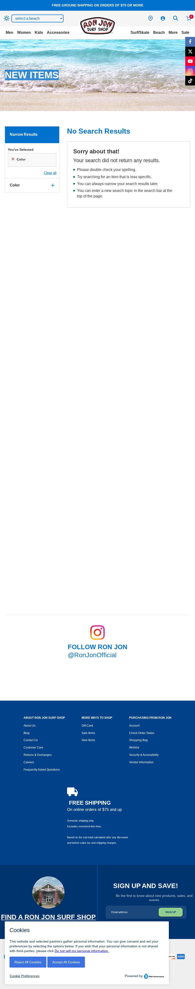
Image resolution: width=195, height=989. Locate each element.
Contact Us (31, 740)
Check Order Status (141, 733)
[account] (163, 18)
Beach (159, 32)
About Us (29, 725)
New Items (88, 740)
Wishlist (134, 747)
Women (24, 32)
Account (134, 725)
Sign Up (170, 912)
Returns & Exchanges (38, 755)
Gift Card (87, 725)
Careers (29, 762)
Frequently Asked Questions (42, 769)
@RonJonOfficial (92, 655)
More (173, 32)
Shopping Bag (138, 740)
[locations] (150, 18)
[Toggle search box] (176, 18)
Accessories (58, 32)
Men (9, 32)
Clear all (50, 173)
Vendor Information (141, 762)
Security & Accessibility (144, 755)
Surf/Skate (140, 32)
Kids (39, 32)
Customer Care (33, 747)
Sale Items (88, 733)
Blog (26, 733)
